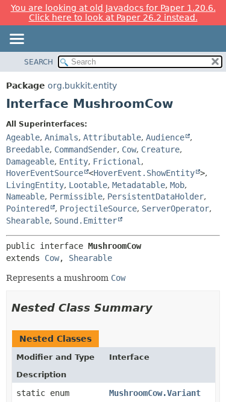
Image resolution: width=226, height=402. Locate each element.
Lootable (88, 185)
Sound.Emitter (85, 220)
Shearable (27, 220)
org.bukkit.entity (82, 85)
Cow (129, 149)
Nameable (25, 196)
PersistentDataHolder (155, 196)
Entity (73, 161)
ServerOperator (175, 208)
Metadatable (138, 185)
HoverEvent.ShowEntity (144, 173)
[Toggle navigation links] (16, 39)
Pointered (27, 208)
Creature (160, 149)
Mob (177, 185)
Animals (61, 137)
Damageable (30, 161)
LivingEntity (35, 185)
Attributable (112, 137)
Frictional (117, 161)
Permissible (75, 196)
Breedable (27, 149)
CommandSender (85, 149)
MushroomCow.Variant (155, 393)
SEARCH (38, 62)
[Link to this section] (161, 307)
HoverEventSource (44, 173)
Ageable (23, 137)
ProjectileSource (98, 208)
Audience (165, 137)
